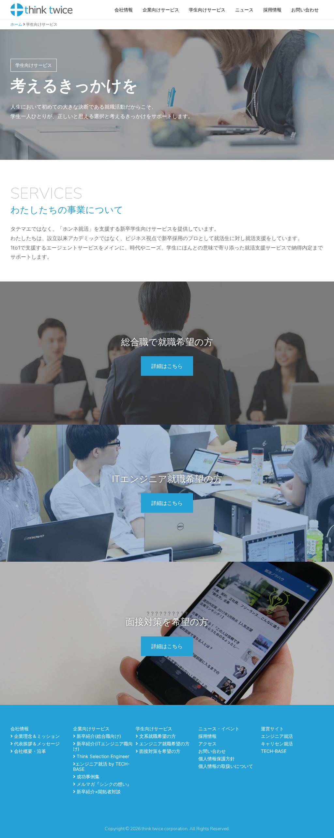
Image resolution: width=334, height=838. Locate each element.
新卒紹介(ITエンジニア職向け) (103, 746)
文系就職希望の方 (157, 736)
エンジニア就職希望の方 (164, 743)
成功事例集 (87, 776)
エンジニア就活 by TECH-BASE (101, 766)
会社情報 (123, 9)
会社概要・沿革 (29, 751)
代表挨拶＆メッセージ (36, 743)
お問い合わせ (305, 9)
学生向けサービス (207, 9)
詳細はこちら (167, 366)
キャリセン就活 (277, 743)
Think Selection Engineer (102, 756)
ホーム (16, 24)
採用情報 (272, 9)
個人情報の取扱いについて (225, 766)
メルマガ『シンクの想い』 (103, 784)
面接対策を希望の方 (159, 751)
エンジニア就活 (277, 736)
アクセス (207, 743)
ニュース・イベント (218, 728)
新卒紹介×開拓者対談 (98, 791)
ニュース (244, 9)
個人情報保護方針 (216, 758)
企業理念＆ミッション (36, 736)
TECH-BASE (273, 751)
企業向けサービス (161, 9)
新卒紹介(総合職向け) (98, 736)
